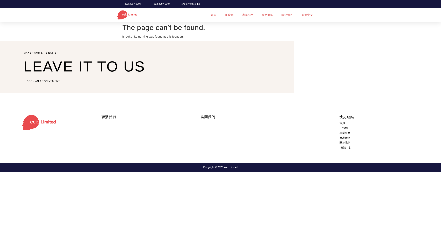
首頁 (213, 14)
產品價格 (267, 14)
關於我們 (287, 14)
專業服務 (247, 14)
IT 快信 (229, 14)
